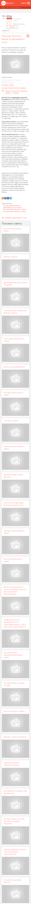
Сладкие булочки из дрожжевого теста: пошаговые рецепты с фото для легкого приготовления (15, 623)
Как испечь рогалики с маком (13, 229)
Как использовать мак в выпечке (13, 475)
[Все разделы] (28, 3)
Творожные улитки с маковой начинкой (12, 764)
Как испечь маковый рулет (14, 367)
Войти (24, 3)
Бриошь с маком (10, 256)
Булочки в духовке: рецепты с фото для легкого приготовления (15, 851)
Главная (3, 7)
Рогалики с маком (8, 85)
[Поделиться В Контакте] (5, 198)
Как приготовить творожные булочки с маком (15, 311)
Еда (8, 7)
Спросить (12, 27)
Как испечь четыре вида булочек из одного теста (13, 504)
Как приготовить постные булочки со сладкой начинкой (14, 821)
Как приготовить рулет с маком (13, 393)
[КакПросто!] (7, 3)
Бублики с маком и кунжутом (15, 737)
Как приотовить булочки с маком (14, 211)
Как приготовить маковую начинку (14, 684)
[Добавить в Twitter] (11, 198)
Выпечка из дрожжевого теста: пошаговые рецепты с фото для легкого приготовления (15, 590)
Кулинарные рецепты (15, 7)
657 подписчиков (20, 24)
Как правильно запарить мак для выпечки (15, 792)
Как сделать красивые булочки (12, 881)
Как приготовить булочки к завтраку (14, 88)
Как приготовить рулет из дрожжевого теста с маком (12, 206)
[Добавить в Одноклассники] (3, 198)
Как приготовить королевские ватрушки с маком (14, 654)
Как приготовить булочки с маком (14, 209)
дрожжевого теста (18, 97)
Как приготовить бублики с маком (14, 532)
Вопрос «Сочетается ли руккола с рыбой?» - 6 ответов (16, 92)
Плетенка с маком (11, 421)
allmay (9, 16)
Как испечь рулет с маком (14, 711)
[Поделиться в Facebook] (8, 198)
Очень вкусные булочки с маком (14, 340)
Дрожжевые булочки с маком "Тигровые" (15, 283)
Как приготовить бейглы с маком (14, 447)
